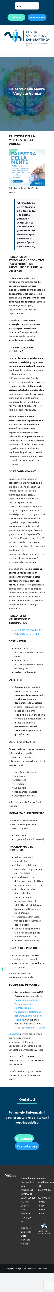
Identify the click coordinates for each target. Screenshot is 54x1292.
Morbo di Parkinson (35, 1027)
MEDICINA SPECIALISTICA (28, 629)
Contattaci (14, 1033)
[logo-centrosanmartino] (27, 30)
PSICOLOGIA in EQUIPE (27, 633)
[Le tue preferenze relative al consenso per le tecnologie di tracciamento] (2, 969)
